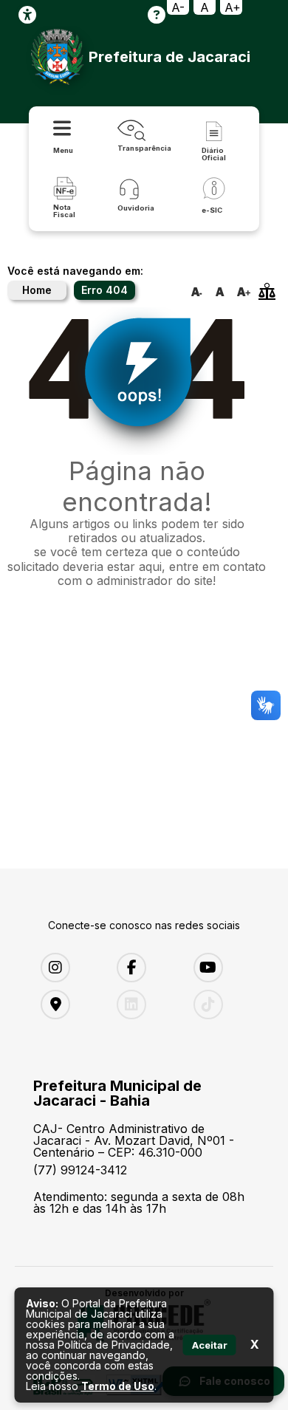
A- (178, 7)
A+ (232, 7)
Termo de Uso (117, 1386)
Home (37, 290)
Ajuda (156, 15)
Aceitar (209, 1345)
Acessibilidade (27, 15)
